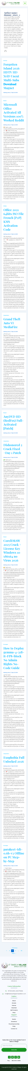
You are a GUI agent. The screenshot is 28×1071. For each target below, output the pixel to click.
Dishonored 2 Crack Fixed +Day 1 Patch (12, 449)
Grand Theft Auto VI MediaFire (11, 323)
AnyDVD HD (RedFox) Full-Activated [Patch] (13, 422)
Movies (5, 60)
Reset (4, 100)
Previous (14, 948)
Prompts (5, 644)
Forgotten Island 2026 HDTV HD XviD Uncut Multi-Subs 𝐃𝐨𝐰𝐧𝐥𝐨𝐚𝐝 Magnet (11, 76)
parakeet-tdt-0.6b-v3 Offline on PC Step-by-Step (13, 855)
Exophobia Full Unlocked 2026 (13, 759)
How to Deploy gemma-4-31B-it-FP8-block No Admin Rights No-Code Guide (13, 658)
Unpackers (6, 315)
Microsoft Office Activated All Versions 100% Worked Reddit (13, 112)
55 (21, 950)
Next (14, 953)
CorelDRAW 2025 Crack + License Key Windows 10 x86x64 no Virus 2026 (12, 550)
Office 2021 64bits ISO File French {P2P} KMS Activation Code (13, 219)
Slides (5, 206)
